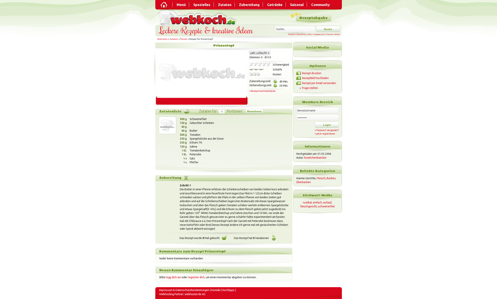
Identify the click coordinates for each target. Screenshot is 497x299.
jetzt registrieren (325, 133)
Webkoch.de (198, 18)
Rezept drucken (311, 73)
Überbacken (303, 182)
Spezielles (201, 5)
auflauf (327, 202)
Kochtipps (228, 290)
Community (320, 5)
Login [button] (327, 124)
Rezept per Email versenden (319, 83)
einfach (317, 202)
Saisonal (297, 5)
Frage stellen (310, 88)
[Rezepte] (164, 4)
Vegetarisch (319, 34)
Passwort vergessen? (327, 130)
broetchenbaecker (315, 157)
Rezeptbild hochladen (315, 78)
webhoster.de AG (195, 294)
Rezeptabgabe (313, 18)
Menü (181, 5)
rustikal (307, 202)
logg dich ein (173, 277)
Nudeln (291, 34)
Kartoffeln (301, 34)
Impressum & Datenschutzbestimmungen (184, 290)
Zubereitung (249, 5)
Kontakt (216, 290)
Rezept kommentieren (263, 91)
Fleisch (329, 34)
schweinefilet (326, 206)
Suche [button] (328, 29)
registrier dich (196, 277)
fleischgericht (308, 206)
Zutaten (224, 5)
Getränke (274, 5)
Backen (331, 178)
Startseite (162, 39)
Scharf (337, 34)
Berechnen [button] (254, 111)
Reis (310, 34)
